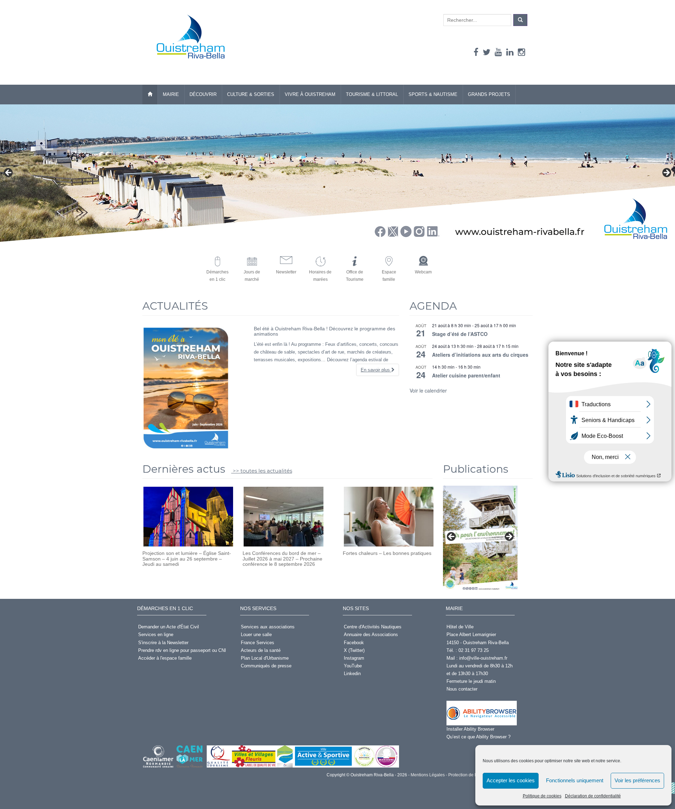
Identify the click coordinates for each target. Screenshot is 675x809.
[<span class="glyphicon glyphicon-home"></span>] (150, 94)
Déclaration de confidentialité (593, 796)
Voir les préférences (637, 780)
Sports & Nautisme (433, 94)
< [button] (9, 173)
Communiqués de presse (266, 665)
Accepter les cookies (511, 780)
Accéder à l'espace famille (165, 658)
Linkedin (352, 673)
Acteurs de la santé (261, 650)
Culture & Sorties (250, 94)
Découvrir (203, 94)
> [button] (666, 173)
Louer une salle (256, 634)
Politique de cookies (542, 796)
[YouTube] (498, 52)
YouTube (353, 665)
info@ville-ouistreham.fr (483, 658)
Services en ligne (155, 634)
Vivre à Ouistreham (310, 94)
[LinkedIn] (510, 52)
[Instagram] (521, 52)
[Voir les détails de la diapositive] (480, 539)
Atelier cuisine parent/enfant (466, 375)
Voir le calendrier (428, 390)
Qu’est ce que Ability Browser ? (478, 736)
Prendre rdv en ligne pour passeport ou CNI (182, 650)
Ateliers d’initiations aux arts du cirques (480, 354)
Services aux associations (268, 626)
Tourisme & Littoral (372, 94)
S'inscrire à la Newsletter (163, 642)
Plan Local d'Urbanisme (265, 658)
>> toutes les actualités (261, 470)
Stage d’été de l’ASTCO (460, 333)
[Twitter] (486, 52)
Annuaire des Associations (371, 634)
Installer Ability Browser (470, 729)
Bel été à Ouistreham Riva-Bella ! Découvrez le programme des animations (324, 331)
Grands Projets (489, 94)
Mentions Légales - (428, 774)
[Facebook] (476, 52)
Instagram (354, 658)
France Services (257, 642)
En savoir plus (376, 370)
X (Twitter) (354, 650)
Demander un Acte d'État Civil (168, 626)
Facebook (354, 642)
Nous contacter (461, 689)
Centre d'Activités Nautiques (372, 626)
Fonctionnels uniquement (574, 780)
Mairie (171, 94)
